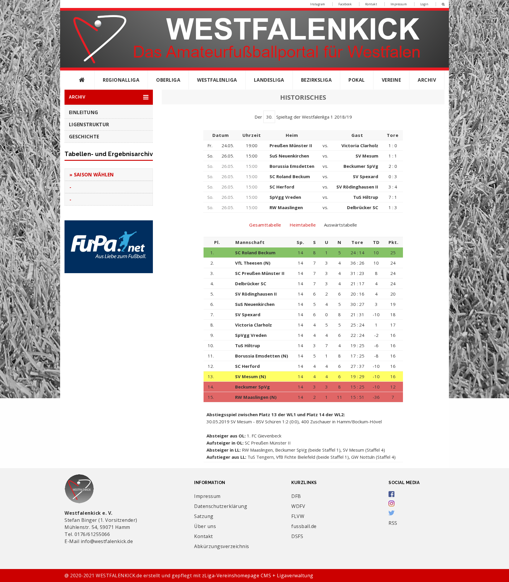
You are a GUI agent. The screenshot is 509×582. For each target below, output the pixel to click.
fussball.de (304, 526)
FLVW (297, 516)
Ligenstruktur (89, 124)
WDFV (298, 506)
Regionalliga (121, 80)
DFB (296, 496)
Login (424, 4)
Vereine (391, 80)
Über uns (205, 526)
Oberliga (168, 80)
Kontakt (371, 4)
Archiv (427, 80)
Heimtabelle (303, 225)
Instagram (317, 4)
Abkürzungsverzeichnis (221, 546)
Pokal (356, 80)
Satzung (204, 516)
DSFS (297, 536)
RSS (393, 523)
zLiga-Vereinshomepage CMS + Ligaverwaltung (257, 575)
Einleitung (83, 112)
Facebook (345, 4)
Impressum (399, 4)
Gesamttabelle (265, 225)
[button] (108, 97)
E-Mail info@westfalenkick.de (99, 541)
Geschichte (84, 136)
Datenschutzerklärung (220, 506)
